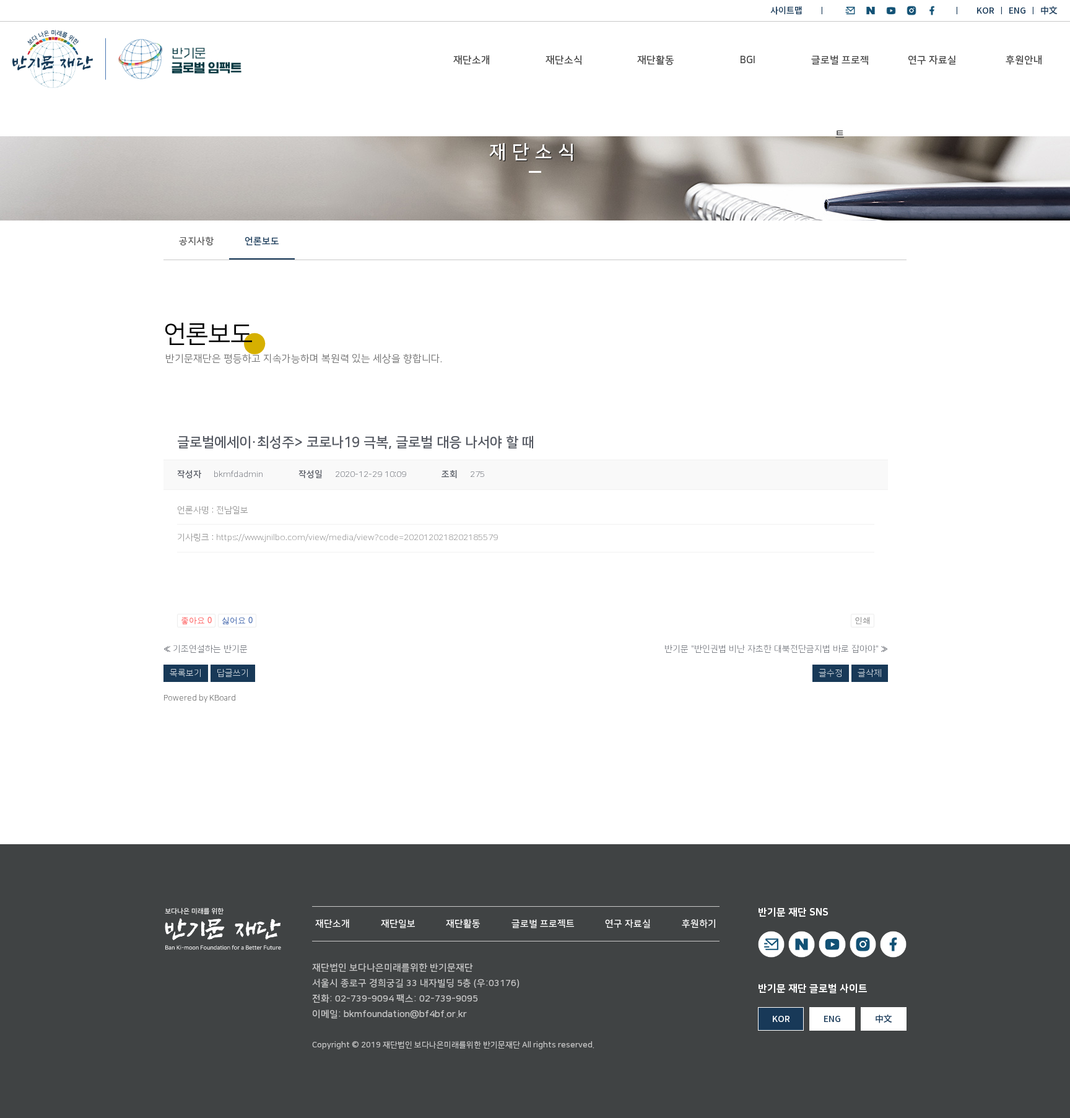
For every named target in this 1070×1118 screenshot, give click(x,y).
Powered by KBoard (199, 698)
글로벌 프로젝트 (840, 75)
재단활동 (655, 60)
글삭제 (870, 673)
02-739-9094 (364, 999)
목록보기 (186, 673)
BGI (747, 60)
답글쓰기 (233, 673)
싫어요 (237, 620)
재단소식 (564, 60)
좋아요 (196, 620)
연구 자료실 (932, 60)
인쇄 (863, 620)
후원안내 (1024, 60)
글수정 (831, 673)
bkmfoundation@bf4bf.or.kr (405, 1014)
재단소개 (471, 60)
